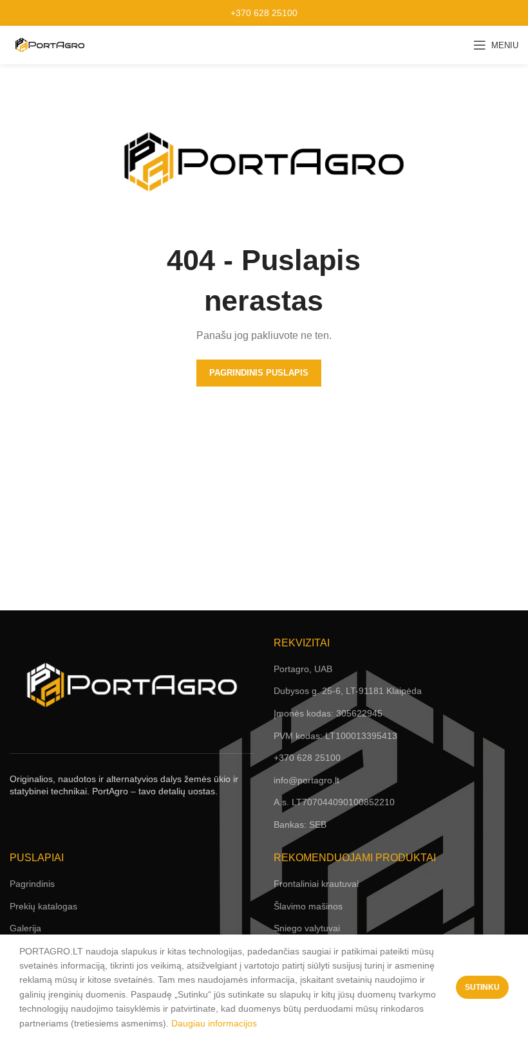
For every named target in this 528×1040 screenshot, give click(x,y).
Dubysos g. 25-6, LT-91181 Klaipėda (348, 691)
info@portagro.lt (306, 780)
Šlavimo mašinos (308, 906)
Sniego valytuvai (307, 928)
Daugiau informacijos (214, 1023)
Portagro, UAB (303, 669)
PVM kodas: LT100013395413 (335, 736)
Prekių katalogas (43, 906)
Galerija (25, 928)
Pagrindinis (32, 884)
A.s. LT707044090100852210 (334, 802)
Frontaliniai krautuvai (316, 884)
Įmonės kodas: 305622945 (328, 713)
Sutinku (482, 987)
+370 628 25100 (264, 13)
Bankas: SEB (300, 824)
